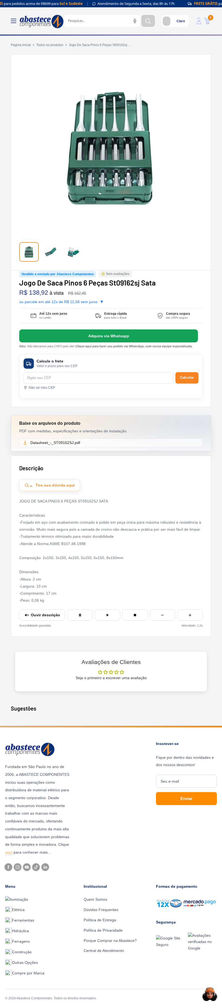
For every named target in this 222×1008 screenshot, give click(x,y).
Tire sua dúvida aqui (52, 485)
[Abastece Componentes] (37, 749)
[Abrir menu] (13, 21)
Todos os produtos (49, 45)
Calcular (187, 377)
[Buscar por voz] (134, 21)
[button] (104, 274)
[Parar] (135, 615)
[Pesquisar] (148, 21)
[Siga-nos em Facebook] (8, 867)
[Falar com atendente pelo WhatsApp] (108, 335)
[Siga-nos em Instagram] (17, 867)
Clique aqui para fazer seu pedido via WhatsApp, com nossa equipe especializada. (133, 346)
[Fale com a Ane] (210, 994)
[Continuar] (107, 615)
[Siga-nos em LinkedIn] (45, 867)
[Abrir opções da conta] (198, 21)
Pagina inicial (21, 45)
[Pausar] (80, 615)
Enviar (186, 798)
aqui (8, 852)
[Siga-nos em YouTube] (26, 867)
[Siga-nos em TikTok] (36, 867)
